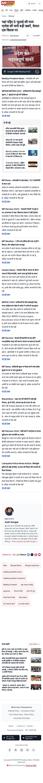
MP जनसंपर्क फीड (30, 730)
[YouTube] (27, 750)
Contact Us (21, 726)
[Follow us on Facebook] (28, 554)
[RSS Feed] (33, 750)
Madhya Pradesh (10, 585)
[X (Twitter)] (15, 750)
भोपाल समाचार (23, 597)
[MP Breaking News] (8, 3)
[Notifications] (39, 4)
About (11, 726)
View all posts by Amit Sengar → (25, 541)
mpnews (6, 591)
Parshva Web (31, 765)
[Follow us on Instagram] (35, 554)
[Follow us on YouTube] (39, 554)
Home (4, 16)
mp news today (27, 585)
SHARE (37, 36)
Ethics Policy (29, 714)
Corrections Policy (28, 711)
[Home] (2, 10)
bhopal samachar (32, 565)
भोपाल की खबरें (18, 591)
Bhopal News (16, 565)
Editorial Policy (13, 711)
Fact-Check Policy (16, 714)
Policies (30, 726)
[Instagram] (21, 750)
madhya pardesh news (12, 572)
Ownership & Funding (21, 718)
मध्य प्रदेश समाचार (23, 604)
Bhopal (11, 16)
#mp (5, 565)
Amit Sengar (14, 36)
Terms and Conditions (15, 730)
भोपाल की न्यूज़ (30, 591)
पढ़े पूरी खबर (6, 116)
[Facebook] (9, 750)
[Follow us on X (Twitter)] (32, 554)
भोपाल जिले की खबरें (9, 597)
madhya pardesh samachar (14, 578)
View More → (34, 644)
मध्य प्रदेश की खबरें (9, 604)
